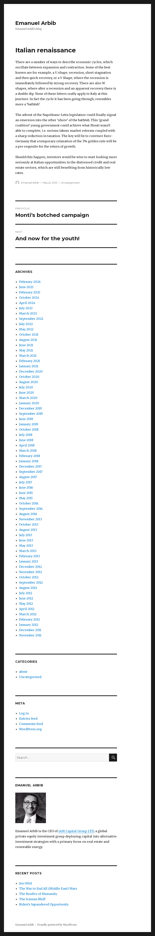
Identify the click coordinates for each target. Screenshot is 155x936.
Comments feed (31, 724)
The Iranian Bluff (32, 899)
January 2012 (28, 625)
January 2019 (28, 424)
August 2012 (28, 588)
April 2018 (27, 445)
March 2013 (27, 551)
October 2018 (29, 429)
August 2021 (28, 340)
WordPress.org (30, 729)
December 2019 (30, 408)
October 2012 (28, 577)
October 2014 (28, 503)
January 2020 (29, 403)
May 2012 (26, 603)
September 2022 (31, 319)
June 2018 (26, 440)
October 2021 (28, 334)
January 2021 (28, 366)
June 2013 (26, 540)
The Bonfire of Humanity (38, 894)
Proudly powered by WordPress (57, 924)
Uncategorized (70, 182)
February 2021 (29, 361)
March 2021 (27, 355)
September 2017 (31, 472)
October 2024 (29, 297)
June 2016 (26, 487)
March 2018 (28, 450)
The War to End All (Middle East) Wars (48, 888)
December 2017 (30, 466)
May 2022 (26, 329)
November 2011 (30, 635)
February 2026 (30, 282)
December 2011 (30, 630)
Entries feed (28, 718)
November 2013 (30, 519)
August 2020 (28, 382)
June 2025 (26, 287)
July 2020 (26, 387)
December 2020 (31, 371)
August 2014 (28, 514)
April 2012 (26, 609)
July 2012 (25, 593)
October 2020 (29, 377)
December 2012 (30, 567)
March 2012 (27, 614)
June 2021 (26, 345)
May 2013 (26, 545)
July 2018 (25, 435)
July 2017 (25, 482)
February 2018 (29, 456)
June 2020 (26, 392)
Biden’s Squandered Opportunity (44, 904)
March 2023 (28, 313)
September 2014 (31, 508)
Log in (24, 713)
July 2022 (26, 324)
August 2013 (28, 530)
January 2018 (28, 461)
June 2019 (26, 419)
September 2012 (31, 582)
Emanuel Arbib (35, 23)
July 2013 (25, 535)
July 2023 (26, 308)
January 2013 (28, 561)
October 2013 (28, 524)
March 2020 (28, 398)
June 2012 (26, 598)
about (23, 671)
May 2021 (26, 350)
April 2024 (27, 303)
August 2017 (28, 477)
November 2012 (30, 572)
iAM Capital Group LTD (76, 831)
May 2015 (26, 498)
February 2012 (29, 619)
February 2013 (29, 556)
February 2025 (29, 292)
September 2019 (31, 414)
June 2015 (26, 493)
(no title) (25, 883)
